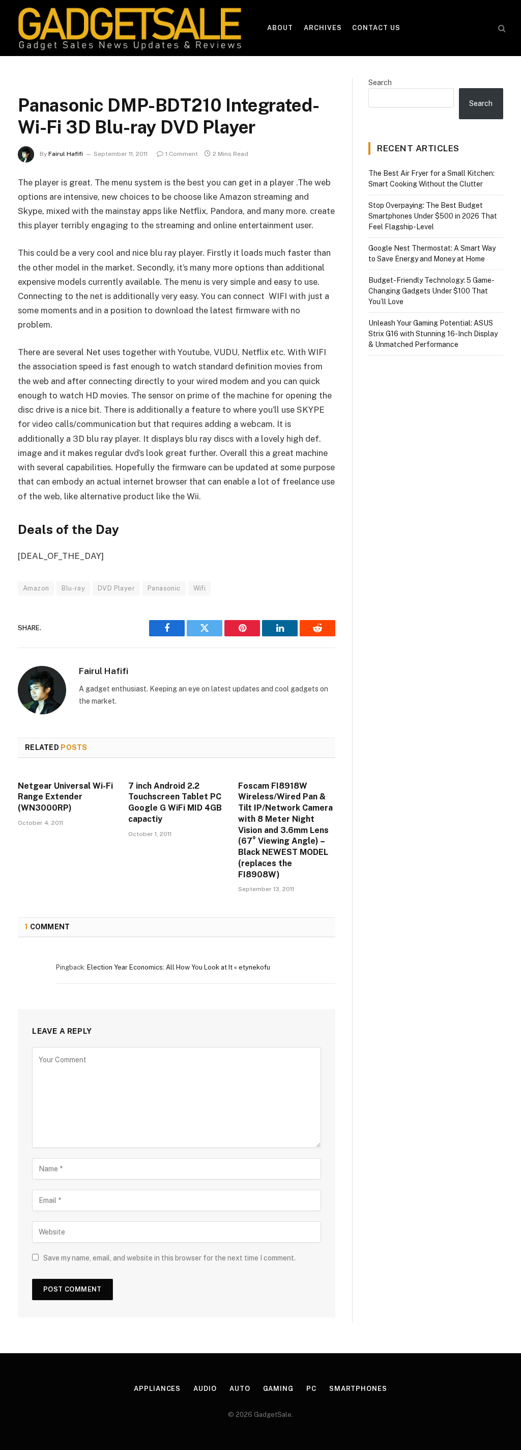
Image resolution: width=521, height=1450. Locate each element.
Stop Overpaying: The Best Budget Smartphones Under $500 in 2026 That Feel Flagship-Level (432, 216)
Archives (323, 28)
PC (311, 1388)
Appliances (157, 1388)
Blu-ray (73, 588)
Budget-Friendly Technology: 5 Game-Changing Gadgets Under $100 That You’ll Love (431, 291)
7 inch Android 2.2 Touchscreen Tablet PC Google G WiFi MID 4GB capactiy (175, 802)
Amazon (36, 588)
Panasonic (164, 588)
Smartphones (358, 1388)
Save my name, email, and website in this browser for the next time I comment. (169, 1258)
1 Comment (181, 153)
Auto (239, 1388)
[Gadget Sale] (129, 28)
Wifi (199, 588)
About (280, 28)
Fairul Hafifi (65, 153)
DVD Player (116, 588)
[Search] (501, 28)
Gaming (278, 1388)
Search (380, 82)
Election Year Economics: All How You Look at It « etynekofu (178, 967)
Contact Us (376, 28)
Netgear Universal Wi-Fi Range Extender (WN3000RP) (65, 797)
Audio (205, 1388)
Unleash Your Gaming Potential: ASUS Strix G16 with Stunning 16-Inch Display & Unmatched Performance (433, 333)
